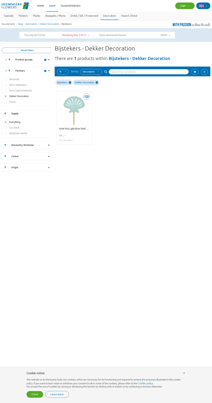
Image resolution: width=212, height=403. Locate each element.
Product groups (23, 59)
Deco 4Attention (18, 85)
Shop (52, 5)
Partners (20, 70)
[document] (106, 380)
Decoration (31, 24)
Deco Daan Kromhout (20, 90)
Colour (15, 156)
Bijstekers (62, 82)
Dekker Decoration (49, 24)
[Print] (195, 72)
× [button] (184, 373)
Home (40, 5)
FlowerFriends (70, 5)
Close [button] (34, 394)
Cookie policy (145, 383)
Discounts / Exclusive (22, 145)
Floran (12, 102)
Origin (14, 167)
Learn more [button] (57, 394)
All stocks (14, 79)
